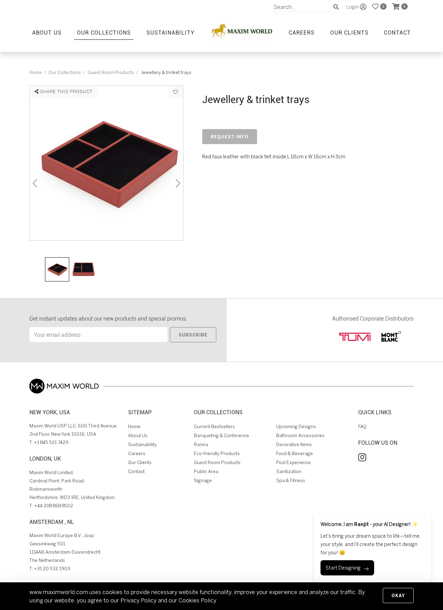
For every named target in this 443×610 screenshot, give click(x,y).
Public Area (206, 471)
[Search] (336, 6)
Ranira (201, 444)
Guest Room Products (111, 72)
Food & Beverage (294, 453)
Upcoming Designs (296, 426)
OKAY (398, 595)
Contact (397, 32)
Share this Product (66, 91)
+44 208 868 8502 (53, 505)
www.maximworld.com (58, 592)
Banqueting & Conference (221, 435)
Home (35, 72)
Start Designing (343, 568)
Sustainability (170, 32)
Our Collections (104, 32)
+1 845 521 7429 (51, 442)
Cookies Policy (197, 600)
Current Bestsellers (214, 426)
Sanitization (288, 471)
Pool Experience (293, 462)
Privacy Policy (138, 600)
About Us (47, 32)
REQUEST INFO (229, 136)
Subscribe (193, 334)
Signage (203, 480)
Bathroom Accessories (300, 435)
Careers (302, 32)
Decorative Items (294, 444)
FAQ (362, 426)
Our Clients (349, 32)
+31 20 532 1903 (52, 568)
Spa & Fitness (290, 480)
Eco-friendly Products (217, 453)
